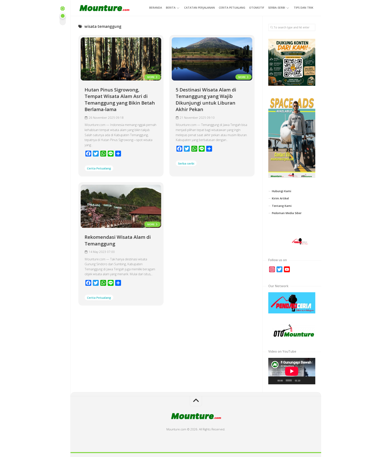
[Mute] (304, 380)
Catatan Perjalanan (199, 7)
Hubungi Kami (281, 191)
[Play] (273, 380)
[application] (291, 371)
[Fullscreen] (310, 380)
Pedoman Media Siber (287, 213)
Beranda (155, 7)
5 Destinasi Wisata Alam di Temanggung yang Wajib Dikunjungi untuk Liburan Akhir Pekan (206, 99)
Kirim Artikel (280, 198)
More (151, 77)
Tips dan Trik (303, 7)
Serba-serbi (276, 7)
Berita (170, 7)
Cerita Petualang (232, 7)
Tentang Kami (282, 206)
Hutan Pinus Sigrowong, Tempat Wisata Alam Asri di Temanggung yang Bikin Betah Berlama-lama (120, 99)
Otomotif (256, 7)
